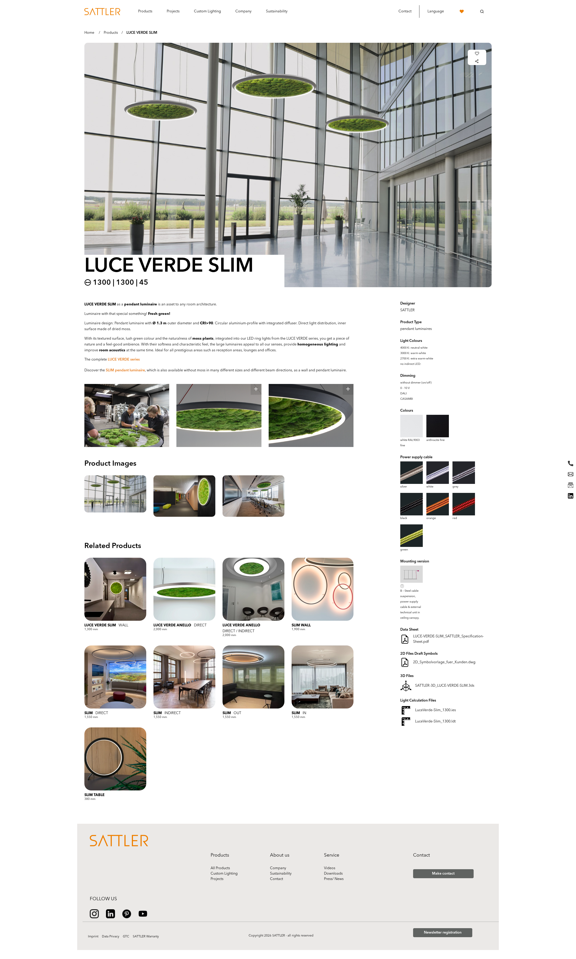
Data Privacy (110, 936)
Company (278, 868)
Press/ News (334, 879)
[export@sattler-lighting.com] (570, 474)
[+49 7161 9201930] (570, 463)
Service (331, 855)
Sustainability (281, 874)
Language (436, 11)
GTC (126, 936)
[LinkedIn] (570, 495)
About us (279, 855)
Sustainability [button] (277, 11)
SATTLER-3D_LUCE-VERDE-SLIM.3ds (444, 686)
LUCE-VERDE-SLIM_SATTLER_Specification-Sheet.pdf (448, 639)
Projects (173, 11)
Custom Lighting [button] (207, 11)
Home (89, 33)
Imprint (93, 936)
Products (111, 33)
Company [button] (243, 11)
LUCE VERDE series (124, 359)
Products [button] (145, 11)
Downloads (333, 874)
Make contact (443, 874)
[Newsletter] (570, 485)
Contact (405, 11)
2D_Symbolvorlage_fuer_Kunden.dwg (444, 662)
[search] (482, 11)
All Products (220, 868)
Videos (329, 868)
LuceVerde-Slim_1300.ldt (435, 721)
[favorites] (461, 11)
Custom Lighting (224, 874)
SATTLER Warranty (146, 936)
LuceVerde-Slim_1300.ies (435, 710)
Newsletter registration (442, 932)
